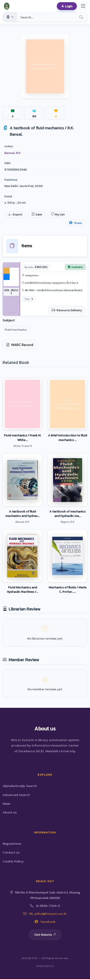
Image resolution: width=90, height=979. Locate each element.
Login (69, 6)
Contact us (11, 852)
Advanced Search (16, 794)
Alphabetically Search (20, 785)
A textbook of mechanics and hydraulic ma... (67, 513)
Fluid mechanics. (16, 329)
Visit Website (43, 934)
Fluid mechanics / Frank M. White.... (22, 437)
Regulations (12, 843)
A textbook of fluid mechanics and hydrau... (22, 513)
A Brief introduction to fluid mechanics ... (67, 437)
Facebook (47, 921)
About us (10, 812)
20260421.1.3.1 (45, 966)
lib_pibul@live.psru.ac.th (47, 913)
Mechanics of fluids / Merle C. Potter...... (68, 589)
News (6, 803)
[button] (7, 6)
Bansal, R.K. (12, 152)
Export (17, 214)
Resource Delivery (69, 310)
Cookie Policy (13, 861)
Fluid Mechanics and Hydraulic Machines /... (22, 589)
